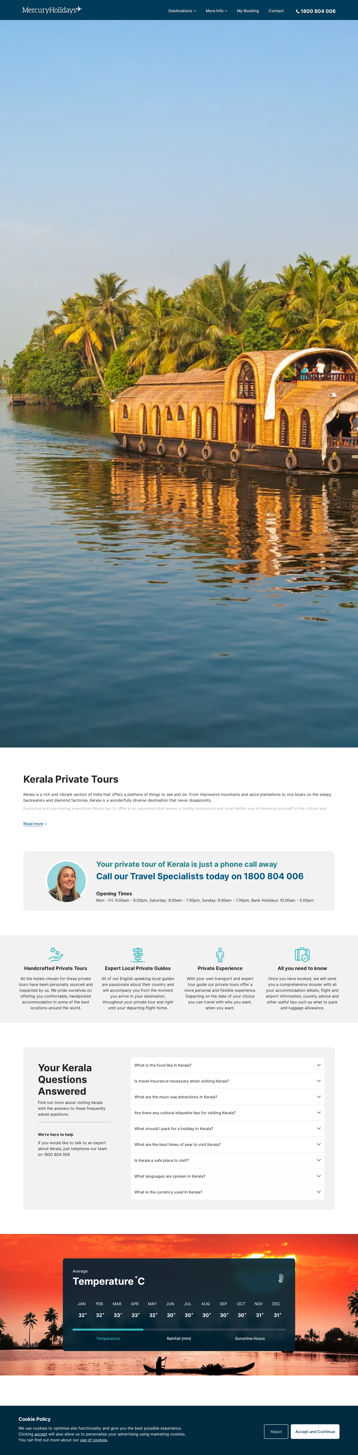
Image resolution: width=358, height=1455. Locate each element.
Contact (276, 10)
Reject (276, 1431)
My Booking (248, 10)
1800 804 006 (274, 876)
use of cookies (93, 1439)
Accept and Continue (315, 1431)
